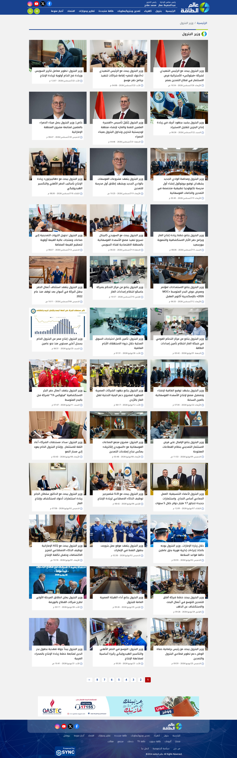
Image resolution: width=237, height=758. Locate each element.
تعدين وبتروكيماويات (128, 11)
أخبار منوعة (57, 11)
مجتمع (120, 741)
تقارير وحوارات (87, 11)
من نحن (176, 748)
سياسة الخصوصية (161, 748)
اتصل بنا (145, 748)
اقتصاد (71, 11)
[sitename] (172, 726)
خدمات (130, 741)
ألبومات (168, 741)
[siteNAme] (193, 7)
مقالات (111, 741)
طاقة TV (141, 741)
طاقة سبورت (155, 741)
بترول (158, 11)
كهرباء (148, 11)
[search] (30, 11)
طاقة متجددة (106, 11)
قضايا (177, 741)
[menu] (37, 11)
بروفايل (66, 735)
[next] (89, 679)
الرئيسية (170, 11)
